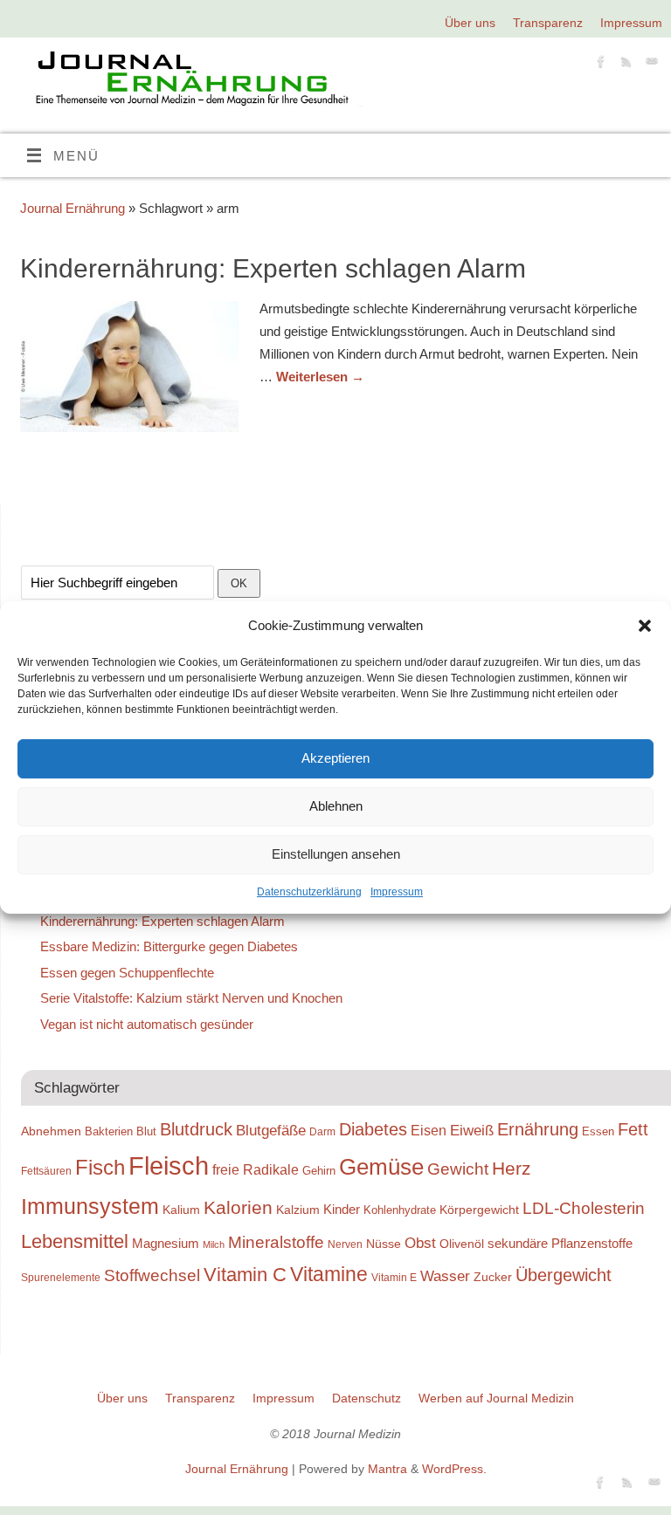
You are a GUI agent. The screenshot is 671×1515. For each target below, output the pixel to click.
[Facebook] (599, 65)
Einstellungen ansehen (336, 854)
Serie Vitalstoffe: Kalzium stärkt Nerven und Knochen (191, 998)
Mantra (387, 1469)
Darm (322, 1131)
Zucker (493, 1277)
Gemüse (381, 1167)
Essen (598, 1131)
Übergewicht (563, 1275)
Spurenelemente (60, 1277)
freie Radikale (255, 1169)
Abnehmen (51, 1131)
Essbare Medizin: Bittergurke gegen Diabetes (169, 946)
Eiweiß (472, 1130)
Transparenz (548, 23)
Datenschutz (366, 1398)
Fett (633, 1129)
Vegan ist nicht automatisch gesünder (146, 1024)
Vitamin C (245, 1274)
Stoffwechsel (152, 1275)
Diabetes (373, 1129)
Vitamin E (394, 1277)
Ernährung (537, 1129)
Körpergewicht (479, 1210)
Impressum (396, 892)
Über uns (470, 23)
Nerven (345, 1244)
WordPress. (454, 1469)
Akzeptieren (335, 758)
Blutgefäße (271, 1130)
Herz (511, 1168)
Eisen (428, 1130)
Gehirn (319, 1170)
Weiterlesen (320, 376)
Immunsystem (90, 1206)
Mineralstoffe (276, 1242)
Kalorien (238, 1207)
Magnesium (165, 1243)
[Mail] (649, 65)
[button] (645, 625)
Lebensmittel (74, 1241)
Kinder (341, 1209)
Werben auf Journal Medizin (496, 1398)
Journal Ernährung (72, 208)
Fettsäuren (46, 1170)
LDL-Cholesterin (583, 1208)
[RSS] (624, 65)
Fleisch (168, 1165)
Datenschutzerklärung (309, 892)
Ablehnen (336, 806)
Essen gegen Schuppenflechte (127, 972)
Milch (214, 1244)
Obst (420, 1242)
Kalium (181, 1210)
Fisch (100, 1167)
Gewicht (457, 1169)
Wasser (445, 1276)
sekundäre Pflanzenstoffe (560, 1243)
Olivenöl (461, 1244)
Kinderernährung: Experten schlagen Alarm (273, 268)
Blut (146, 1131)
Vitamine (329, 1274)
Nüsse (383, 1244)
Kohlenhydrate (399, 1210)
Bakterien (109, 1131)
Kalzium (298, 1210)
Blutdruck (196, 1129)
